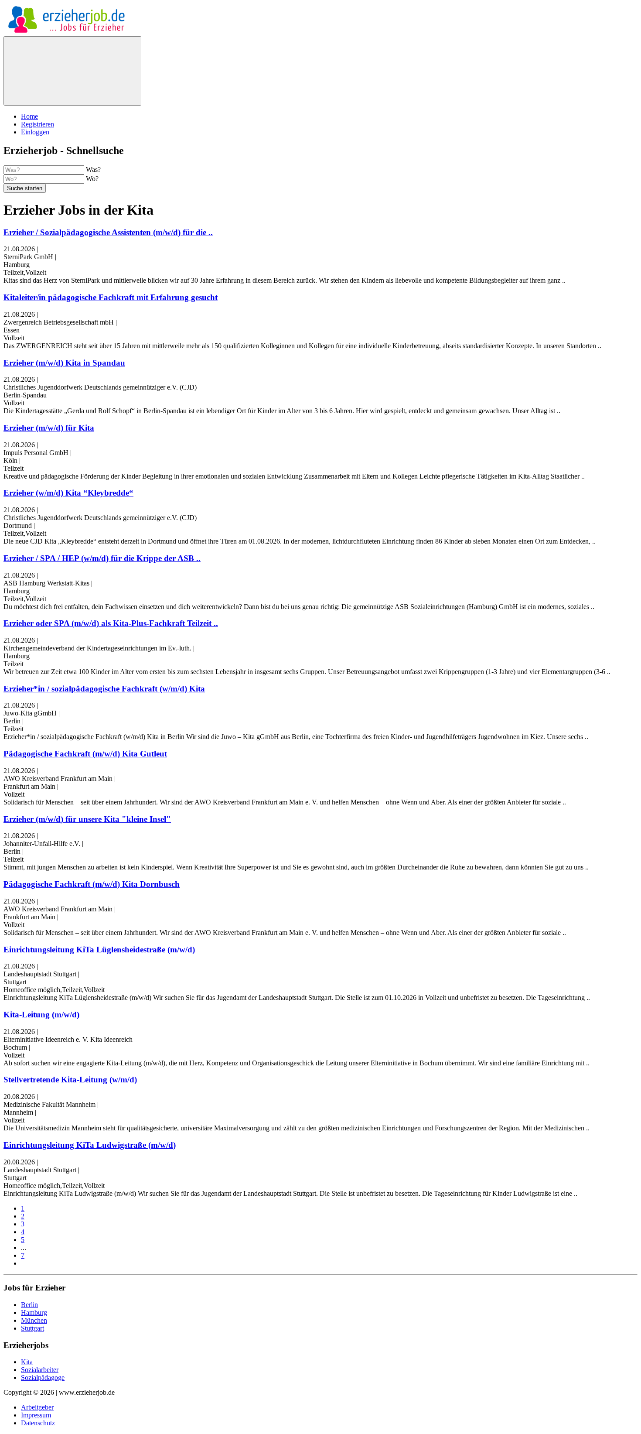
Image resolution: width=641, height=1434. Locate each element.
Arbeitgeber (37, 1407)
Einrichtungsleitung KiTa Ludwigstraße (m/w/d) (89, 1145)
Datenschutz (38, 1423)
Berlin (29, 1304)
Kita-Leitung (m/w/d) (41, 1014)
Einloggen (35, 132)
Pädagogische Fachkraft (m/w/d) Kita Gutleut (85, 753)
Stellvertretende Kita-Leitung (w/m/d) (70, 1079)
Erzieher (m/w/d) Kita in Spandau (64, 362)
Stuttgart (32, 1328)
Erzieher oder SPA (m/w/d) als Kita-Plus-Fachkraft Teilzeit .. (110, 623)
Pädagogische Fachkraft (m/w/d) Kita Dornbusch (91, 884)
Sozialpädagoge (43, 1377)
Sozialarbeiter (39, 1369)
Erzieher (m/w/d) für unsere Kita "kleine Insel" (87, 819)
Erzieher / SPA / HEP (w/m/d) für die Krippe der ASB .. (102, 558)
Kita (27, 1362)
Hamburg (34, 1312)
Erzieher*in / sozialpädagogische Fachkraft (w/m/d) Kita (104, 688)
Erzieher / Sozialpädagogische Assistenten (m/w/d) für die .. (108, 232)
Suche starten (24, 188)
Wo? (92, 178)
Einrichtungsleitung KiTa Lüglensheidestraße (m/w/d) (99, 949)
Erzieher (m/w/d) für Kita (48, 427)
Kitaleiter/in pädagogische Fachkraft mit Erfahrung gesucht (110, 297)
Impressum (36, 1415)
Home (29, 116)
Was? (93, 169)
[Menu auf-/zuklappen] (72, 71)
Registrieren (37, 124)
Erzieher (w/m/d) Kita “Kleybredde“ (68, 492)
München (34, 1320)
